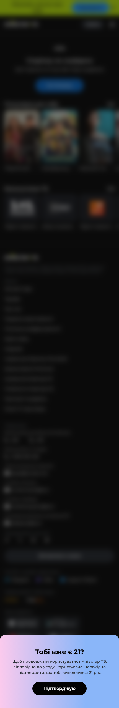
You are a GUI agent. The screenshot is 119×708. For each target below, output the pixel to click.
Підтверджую (59, 688)
